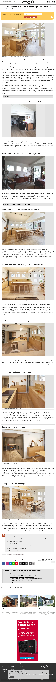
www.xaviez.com (26, 545)
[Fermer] (52, 17)
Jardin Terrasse (14, 667)
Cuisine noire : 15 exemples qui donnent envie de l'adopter (24, 572)
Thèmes (3, 671)
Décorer (12, 666)
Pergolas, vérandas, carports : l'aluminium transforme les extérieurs (10, 610)
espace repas (20, 364)
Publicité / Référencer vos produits (26, 667)
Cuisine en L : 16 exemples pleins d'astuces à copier (23, 96)
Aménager (3, 677)
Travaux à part (4, 669)
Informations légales (37, 679)
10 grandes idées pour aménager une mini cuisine (22, 577)
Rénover (9, 554)
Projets (3, 667)
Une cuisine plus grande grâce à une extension (21, 580)
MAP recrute (22, 669)
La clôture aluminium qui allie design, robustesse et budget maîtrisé (28, 610)
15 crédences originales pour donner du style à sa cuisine (23, 575)
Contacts (21, 666)
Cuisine (4, 554)
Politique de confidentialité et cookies (48, 679)
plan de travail (19, 85)
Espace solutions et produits (5, 673)
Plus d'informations (10, 614)
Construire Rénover (5, 676)
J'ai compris (11, 676)
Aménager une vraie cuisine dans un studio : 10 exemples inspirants (26, 573)
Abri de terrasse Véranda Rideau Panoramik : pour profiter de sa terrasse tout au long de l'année (46, 610)
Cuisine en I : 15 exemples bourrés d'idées (20, 204)
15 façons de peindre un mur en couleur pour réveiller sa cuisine (25, 582)
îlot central (20, 75)
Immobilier (13, 669)
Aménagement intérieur (18, 554)
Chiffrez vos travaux (5, 666)
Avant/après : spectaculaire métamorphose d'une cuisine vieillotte (25, 570)
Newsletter (27, 679)
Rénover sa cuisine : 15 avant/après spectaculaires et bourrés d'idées (26, 578)
